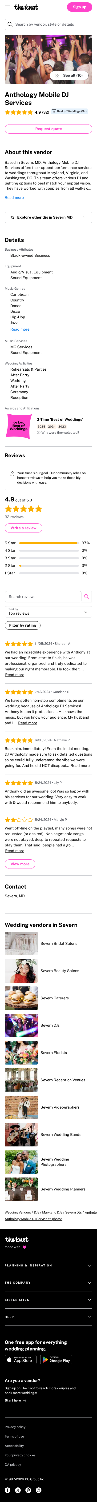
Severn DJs (73, 1212)
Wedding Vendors (18, 1212)
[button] (58, 433)
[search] (86, 596)
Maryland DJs (52, 1212)
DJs (36, 1212)
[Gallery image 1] (48, 59)
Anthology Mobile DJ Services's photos (33, 1219)
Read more (14, 197)
